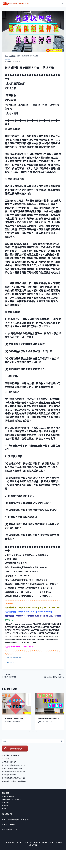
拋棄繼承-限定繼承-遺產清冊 (48, 718)
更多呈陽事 (10, 662)
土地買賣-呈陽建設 (8, 797)
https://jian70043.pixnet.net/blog (35, 611)
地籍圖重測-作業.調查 (9, 775)
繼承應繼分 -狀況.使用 (9, 762)
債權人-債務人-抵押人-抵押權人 (53, 675)
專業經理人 (11, 591)
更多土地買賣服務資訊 (14, 657)
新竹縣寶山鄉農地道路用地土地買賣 (13, 765)
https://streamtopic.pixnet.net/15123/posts (38, 615)
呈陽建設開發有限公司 (16, 563)
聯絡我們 (5, 808)
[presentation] (16, 703)
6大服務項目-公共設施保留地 (11, 799)
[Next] (61, 711)
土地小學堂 (7, 59)
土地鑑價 (10, 587)
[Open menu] (62, 3)
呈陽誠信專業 (12, 596)
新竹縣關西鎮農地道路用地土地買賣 (13, 778)
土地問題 (20, 587)
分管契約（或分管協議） (14, 718)
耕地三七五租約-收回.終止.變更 (12, 768)
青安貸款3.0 (6, 759)
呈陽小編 (9, 62)
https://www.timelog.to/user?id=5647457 (38, 607)
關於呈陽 (5, 805)
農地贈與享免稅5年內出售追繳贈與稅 (14, 781)
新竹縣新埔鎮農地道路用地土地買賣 (13, 771)
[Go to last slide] (4, 711)
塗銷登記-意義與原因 (9, 675)
